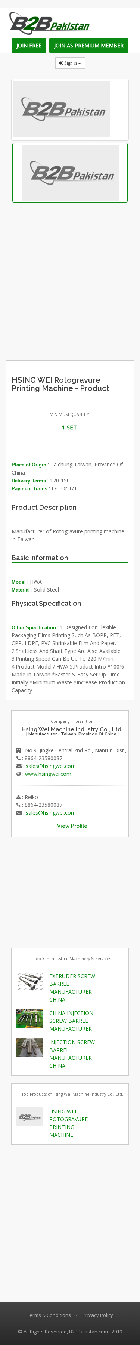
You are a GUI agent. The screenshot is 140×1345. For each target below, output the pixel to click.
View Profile (72, 826)
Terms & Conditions (49, 1315)
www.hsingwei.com (48, 773)
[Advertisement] (85, 312)
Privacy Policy (98, 1315)
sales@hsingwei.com (51, 765)
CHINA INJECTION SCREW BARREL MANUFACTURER (71, 1020)
